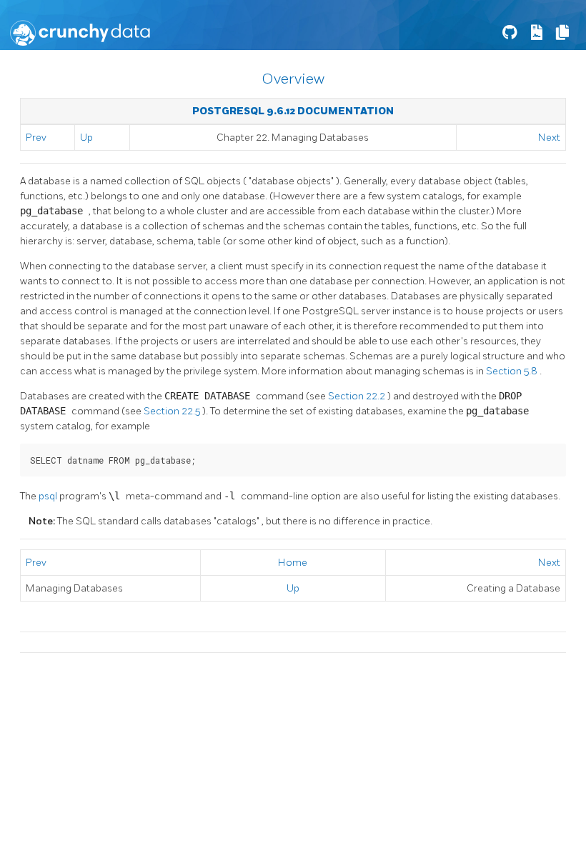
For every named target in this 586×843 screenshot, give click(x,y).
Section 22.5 (173, 411)
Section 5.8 (513, 371)
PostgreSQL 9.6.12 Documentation (293, 111)
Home (292, 563)
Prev (36, 137)
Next (549, 137)
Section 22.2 (357, 396)
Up (86, 137)
